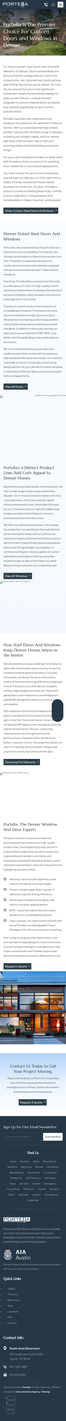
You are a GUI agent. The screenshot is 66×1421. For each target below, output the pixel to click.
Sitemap (45, 1391)
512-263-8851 (18, 1366)
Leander (36, 1194)
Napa (13, 1183)
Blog (10, 1305)
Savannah (23, 1194)
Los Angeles (50, 1172)
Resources (13, 1300)
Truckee (42, 1189)
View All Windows (16, 576)
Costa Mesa (13, 1189)
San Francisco (33, 1178)
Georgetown (51, 1194)
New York (12, 1167)
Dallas (36, 1161)
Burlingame (50, 1183)
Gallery (11, 1288)
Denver (39, 1167)
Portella (26, 1387)
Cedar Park (33, 1200)
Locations (13, 1311)
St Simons (28, 1189)
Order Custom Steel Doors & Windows (29, 210)
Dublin (11, 1194)
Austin (13, 1161)
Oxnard (36, 1183)
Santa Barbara (16, 1172)
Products (13, 1294)
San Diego (50, 1178)
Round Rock (49, 1161)
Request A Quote (31, 1102)
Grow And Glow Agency (28, 1391)
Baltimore (26, 1167)
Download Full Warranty (20, 762)
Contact (12, 1323)
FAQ (10, 1317)
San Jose (24, 1183)
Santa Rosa (53, 1167)
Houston (24, 1161)
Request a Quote (16, 966)
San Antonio (33, 1172)
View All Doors (14, 386)
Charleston (16, 1178)
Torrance (54, 1189)
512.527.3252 (18, 1374)
